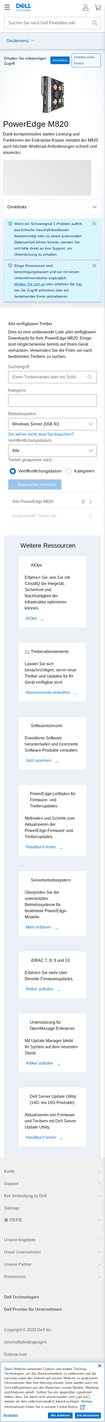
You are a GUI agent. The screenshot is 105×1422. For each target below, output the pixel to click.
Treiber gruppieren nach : (31, 460)
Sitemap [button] (11, 1208)
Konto (9, 1171)
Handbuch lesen (41, 847)
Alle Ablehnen (60, 1415)
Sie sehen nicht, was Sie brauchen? (41, 434)
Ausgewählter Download (36, 484)
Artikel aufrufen (40, 989)
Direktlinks (17, 207)
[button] (86, 7)
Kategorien (84, 471)
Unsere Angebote (20, 1240)
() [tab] (48, 501)
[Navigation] (7, 7)
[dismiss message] (94, 224)
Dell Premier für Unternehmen (33, 1309)
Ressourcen (15, 1276)
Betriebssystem (22, 414)
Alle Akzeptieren (88, 1415)
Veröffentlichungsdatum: (30, 440)
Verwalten (10, 1415)
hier (79, 284)
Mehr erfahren (39, 927)
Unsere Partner (18, 1264)
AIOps (32, 618)
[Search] (90, 377)
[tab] (52, 516)
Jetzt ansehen (39, 760)
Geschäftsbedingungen (25, 1342)
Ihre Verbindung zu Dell (25, 1196)
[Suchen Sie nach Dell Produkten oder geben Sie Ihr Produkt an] (95, 23)
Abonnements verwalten (48, 692)
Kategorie (17, 390)
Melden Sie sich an (29, 284)
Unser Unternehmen (22, 1252)
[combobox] (52, 23)
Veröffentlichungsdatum (39, 471)
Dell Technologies (21, 1297)
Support (11, 1183)
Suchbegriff (18, 367)
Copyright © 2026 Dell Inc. (28, 1330)
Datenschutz (15, 1354)
